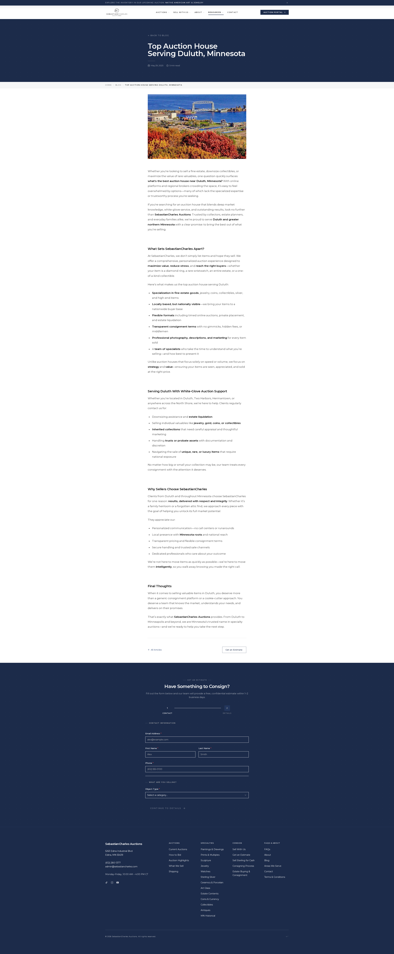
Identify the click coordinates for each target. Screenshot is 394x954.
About (198, 12)
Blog (118, 85)
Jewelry (205, 866)
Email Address (153, 733)
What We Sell (176, 866)
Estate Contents (209, 893)
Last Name (205, 748)
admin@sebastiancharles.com (121, 866)
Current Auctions (178, 849)
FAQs (267, 849)
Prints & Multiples (210, 854)
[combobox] (197, 795)
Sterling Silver (208, 877)
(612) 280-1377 (113, 862)
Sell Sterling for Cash (244, 860)
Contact (232, 12)
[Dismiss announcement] (287, 2)
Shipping (173, 871)
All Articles (156, 649)
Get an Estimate (233, 649)
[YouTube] (117, 882)
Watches (205, 871)
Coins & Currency (210, 899)
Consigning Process (243, 866)
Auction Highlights (179, 860)
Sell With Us (180, 12)
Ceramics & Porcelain (212, 882)
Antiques (205, 910)
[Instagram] (112, 882)
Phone (149, 763)
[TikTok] (106, 882)
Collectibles (207, 904)
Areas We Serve (272, 866)
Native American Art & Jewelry (184, 3)
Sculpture (206, 860)
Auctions (161, 12)
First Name (151, 748)
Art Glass (205, 888)
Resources (214, 12)
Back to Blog (160, 35)
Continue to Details (165, 808)
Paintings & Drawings (212, 849)
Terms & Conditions (274, 877)
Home (108, 85)
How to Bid (175, 854)
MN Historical (208, 915)
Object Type (152, 789)
